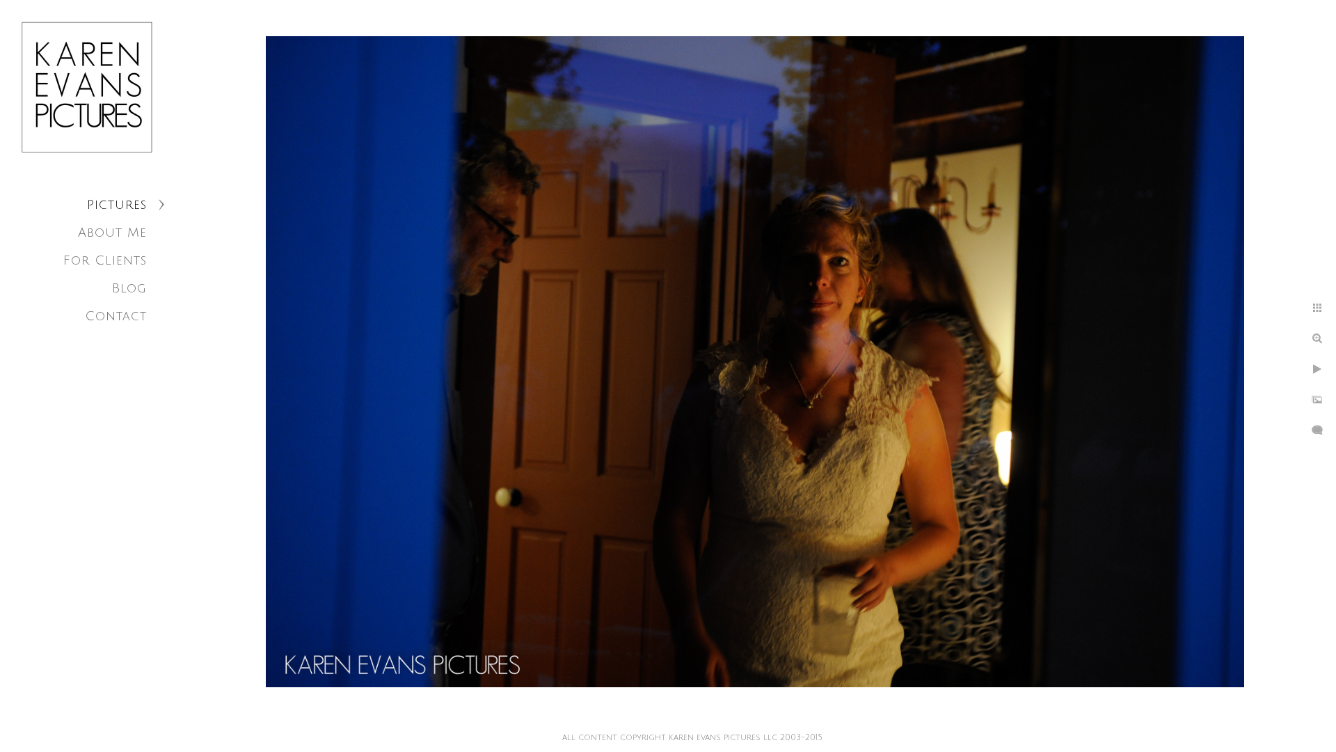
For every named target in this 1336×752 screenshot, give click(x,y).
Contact (116, 316)
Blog (129, 288)
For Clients (105, 260)
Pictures (117, 205)
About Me (112, 233)
